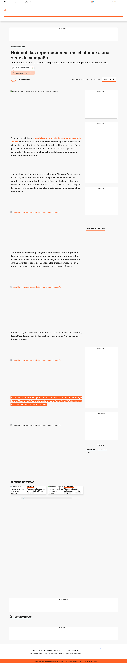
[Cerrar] (33, 72)
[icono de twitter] (113, 10)
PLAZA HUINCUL (69, 486)
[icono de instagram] (117, 10)
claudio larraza (102, 450)
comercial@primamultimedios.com (46, 650)
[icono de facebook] (109, 10)
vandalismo (89, 453)
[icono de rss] (121, 10)
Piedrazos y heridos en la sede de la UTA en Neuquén (36, 491)
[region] (63, 34)
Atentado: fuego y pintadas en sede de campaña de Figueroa (72, 491)
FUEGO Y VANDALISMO (18, 46)
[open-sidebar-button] (5, 10)
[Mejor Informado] (63, 10)
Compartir (107, 79)
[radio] (87, 2)
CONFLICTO (30, 486)
